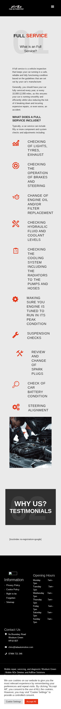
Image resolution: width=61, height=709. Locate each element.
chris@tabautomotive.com (20, 647)
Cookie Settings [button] (13, 701)
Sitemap (10, 602)
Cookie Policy (12, 589)
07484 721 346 (15, 653)
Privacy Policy (13, 585)
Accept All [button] (31, 701)
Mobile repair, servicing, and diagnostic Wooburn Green (30, 669)
